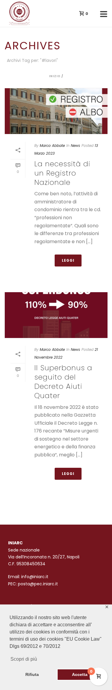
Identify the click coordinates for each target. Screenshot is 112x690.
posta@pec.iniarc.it (38, 584)
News (75, 145)
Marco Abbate (52, 145)
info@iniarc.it (34, 577)
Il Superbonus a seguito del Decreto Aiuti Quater (63, 382)
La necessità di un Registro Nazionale (62, 173)
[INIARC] (3, 13)
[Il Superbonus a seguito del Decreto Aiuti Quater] (56, 315)
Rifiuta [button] (32, 674)
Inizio (55, 76)
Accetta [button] (80, 674)
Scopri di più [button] (23, 659)
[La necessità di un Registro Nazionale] (56, 111)
